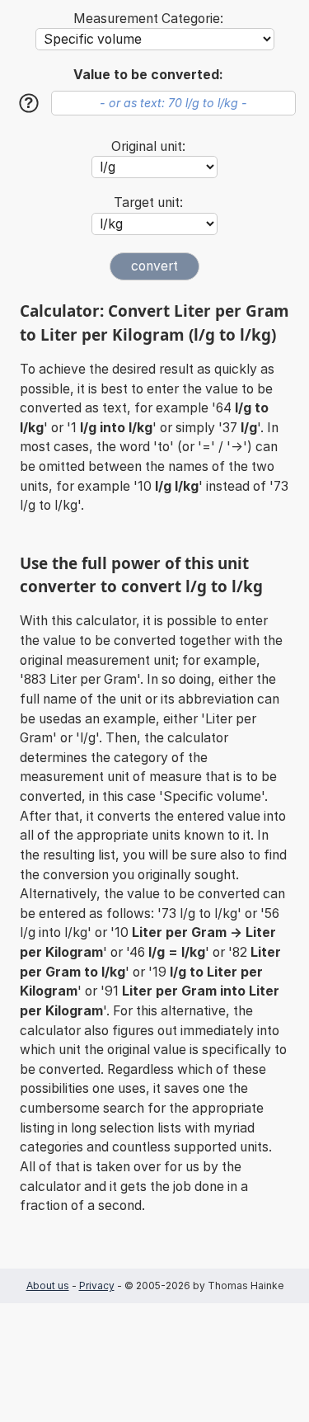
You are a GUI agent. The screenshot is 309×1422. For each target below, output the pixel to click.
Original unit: (148, 146)
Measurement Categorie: (148, 18)
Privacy (97, 1285)
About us (47, 1285)
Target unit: (148, 202)
